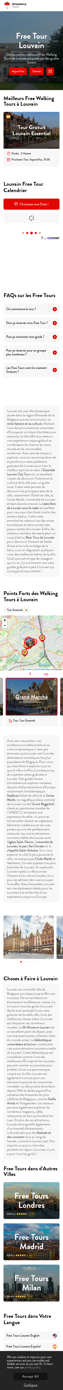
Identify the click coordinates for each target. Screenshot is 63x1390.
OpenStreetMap (42, 669)
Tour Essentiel (15, 610)
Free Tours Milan (31, 1283)
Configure (30, 1385)
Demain (36, 71)
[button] (26, 639)
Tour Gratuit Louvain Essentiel (31, 130)
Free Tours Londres (31, 1200)
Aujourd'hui (18, 71)
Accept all (30, 1376)
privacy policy (32, 1367)
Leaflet (28, 669)
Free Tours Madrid (31, 1241)
